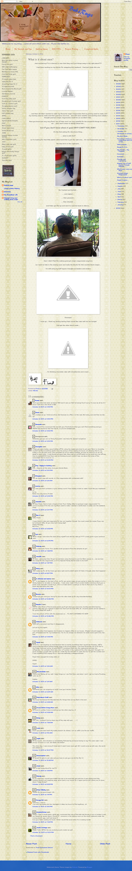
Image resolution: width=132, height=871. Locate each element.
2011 (118, 123)
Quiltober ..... (121, 156)
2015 (118, 113)
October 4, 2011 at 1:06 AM (42, 666)
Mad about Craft (43, 697)
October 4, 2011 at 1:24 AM (42, 681)
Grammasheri (41, 755)
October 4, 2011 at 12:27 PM (42, 750)
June (119, 191)
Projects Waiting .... (72, 49)
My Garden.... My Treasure (123, 150)
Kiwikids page (8, 185)
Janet (38, 766)
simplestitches (41, 812)
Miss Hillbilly (41, 790)
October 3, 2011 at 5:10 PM (42, 470)
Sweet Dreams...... (123, 180)
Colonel (74, 867)
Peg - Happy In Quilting (43, 465)
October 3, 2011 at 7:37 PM (42, 563)
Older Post (105, 844)
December (121, 126)
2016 (118, 110)
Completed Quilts (91, 49)
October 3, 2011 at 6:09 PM (42, 540)
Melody (38, 546)
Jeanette (38, 501)
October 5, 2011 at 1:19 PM (42, 794)
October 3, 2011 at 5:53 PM (42, 528)
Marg (38, 568)
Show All (19, 201)
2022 (118, 94)
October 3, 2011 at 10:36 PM (43, 616)
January (120, 204)
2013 (118, 118)
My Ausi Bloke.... (122, 136)
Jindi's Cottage (41, 827)
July (119, 188)
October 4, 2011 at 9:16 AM (42, 733)
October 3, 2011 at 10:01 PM (42, 588)
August (120, 186)
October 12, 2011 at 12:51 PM (43, 832)
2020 (119, 100)
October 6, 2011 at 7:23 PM (42, 822)
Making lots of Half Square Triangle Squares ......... (124, 165)
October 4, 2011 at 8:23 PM (42, 784)
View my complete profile (127, 58)
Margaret (38, 476)
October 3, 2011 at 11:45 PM (42, 637)
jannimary (7, 191)
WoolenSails (41, 671)
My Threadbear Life (10, 195)
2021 (118, 97)
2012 (118, 121)
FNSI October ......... (123, 144)
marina (37, 486)
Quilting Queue (42, 49)
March (120, 199)
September (122, 183)
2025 (118, 86)
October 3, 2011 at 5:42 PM (42, 496)
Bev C (38, 515)
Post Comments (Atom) (44, 847)
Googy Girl (40, 800)
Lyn (36, 534)
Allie (37, 687)
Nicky (38, 718)
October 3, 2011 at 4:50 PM (42, 419)
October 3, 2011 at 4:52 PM (42, 431)
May (119, 194)
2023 (118, 92)
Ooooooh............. (122, 154)
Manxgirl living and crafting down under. (11, 198)
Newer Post (31, 844)
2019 (118, 102)
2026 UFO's (56, 49)
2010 (118, 208)
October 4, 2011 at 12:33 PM (42, 760)
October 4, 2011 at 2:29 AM (42, 692)
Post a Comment (36, 836)
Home (8, 49)
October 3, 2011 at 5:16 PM (42, 480)
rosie (38, 728)
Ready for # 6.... (122, 147)
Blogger (89, 867)
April (119, 196)
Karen (37, 412)
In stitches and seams (43, 578)
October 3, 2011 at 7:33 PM (42, 551)
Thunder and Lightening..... (122, 159)
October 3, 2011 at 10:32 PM (43, 599)
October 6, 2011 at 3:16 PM (42, 806)
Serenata (38, 424)
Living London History (12, 188)
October (121, 131)
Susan (37, 400)
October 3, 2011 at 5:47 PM (42, 510)
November (121, 128)
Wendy (39, 776)
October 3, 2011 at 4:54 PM (42, 441)
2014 (118, 115)
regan (38, 738)
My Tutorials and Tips (23, 49)
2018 (118, 105)
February (121, 202)
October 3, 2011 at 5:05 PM (42, 460)
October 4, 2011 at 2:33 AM (42, 702)
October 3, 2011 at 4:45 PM (42, 407)
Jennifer (39, 556)
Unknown (39, 621)
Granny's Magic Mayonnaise (122, 173)
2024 (118, 89)
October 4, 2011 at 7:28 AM (42, 722)
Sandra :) (39, 604)
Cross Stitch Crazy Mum (45, 707)
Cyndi (38, 642)
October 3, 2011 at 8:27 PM (42, 573)
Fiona (127, 54)
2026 (118, 84)
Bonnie (38, 594)
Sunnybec (38, 446)
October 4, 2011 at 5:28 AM (42, 712)
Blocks (35, 390)
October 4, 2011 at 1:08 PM (42, 770)
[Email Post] (52, 388)
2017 (118, 108)
